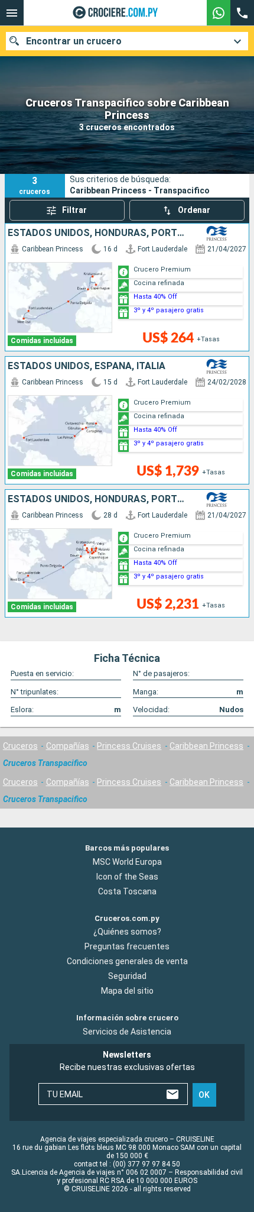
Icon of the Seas (127, 876)
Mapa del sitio (127, 991)
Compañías (67, 746)
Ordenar (194, 210)
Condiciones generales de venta (127, 961)
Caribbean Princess (206, 746)
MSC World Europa (127, 862)
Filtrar (74, 210)
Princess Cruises (129, 746)
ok (204, 1095)
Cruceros (20, 746)
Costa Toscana (127, 891)
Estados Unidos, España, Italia (86, 366)
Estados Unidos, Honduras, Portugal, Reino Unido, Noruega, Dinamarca (97, 233)
